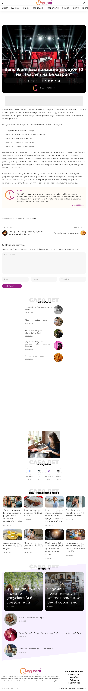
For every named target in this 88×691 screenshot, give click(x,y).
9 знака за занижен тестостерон (74, 513)
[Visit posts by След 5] (36, 88)
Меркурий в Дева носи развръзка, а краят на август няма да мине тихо (54, 548)
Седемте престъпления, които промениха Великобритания (63, 595)
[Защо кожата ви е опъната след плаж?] (58, 309)
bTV (14, 218)
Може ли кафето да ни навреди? (36, 649)
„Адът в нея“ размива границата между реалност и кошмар (37, 344)
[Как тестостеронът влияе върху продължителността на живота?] (54, 501)
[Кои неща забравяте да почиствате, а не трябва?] (75, 534)
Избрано (44, 568)
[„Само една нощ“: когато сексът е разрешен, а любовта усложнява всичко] (12, 501)
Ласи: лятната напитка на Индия (11, 546)
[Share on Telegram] (55, 80)
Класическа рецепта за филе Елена (33, 513)
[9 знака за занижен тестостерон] (75, 501)
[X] (39, 474)
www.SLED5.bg (78, 205)
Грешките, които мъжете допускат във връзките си (23, 595)
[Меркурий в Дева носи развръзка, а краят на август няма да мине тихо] (54, 534)
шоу (35, 218)
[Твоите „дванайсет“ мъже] (58, 321)
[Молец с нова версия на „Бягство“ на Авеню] (58, 333)
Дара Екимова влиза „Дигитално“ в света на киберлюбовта (50, 633)
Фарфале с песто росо (34, 356)
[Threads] (58, 474)
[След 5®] (44, 2)
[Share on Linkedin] (52, 80)
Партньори (74, 683)
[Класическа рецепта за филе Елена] (33, 501)
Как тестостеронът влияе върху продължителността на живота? (54, 516)
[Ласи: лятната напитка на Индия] (12, 534)
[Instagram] (48, 474)
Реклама (74, 680)
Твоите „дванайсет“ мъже (36, 320)
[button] (4, 3)
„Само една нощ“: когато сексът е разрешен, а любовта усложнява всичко (12, 516)
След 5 (42, 88)
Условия (74, 677)
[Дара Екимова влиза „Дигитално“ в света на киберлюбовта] (10, 634)
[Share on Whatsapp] (48, 80)
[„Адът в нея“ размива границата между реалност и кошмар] (58, 345)
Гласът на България (24, 218)
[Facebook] (29, 474)
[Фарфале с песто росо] (58, 357)
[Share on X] (45, 80)
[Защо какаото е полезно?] (10, 619)
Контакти (74, 674)
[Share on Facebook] (42, 80)
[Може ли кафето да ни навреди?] (10, 650)
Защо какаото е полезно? (32, 617)
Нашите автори (74, 672)
